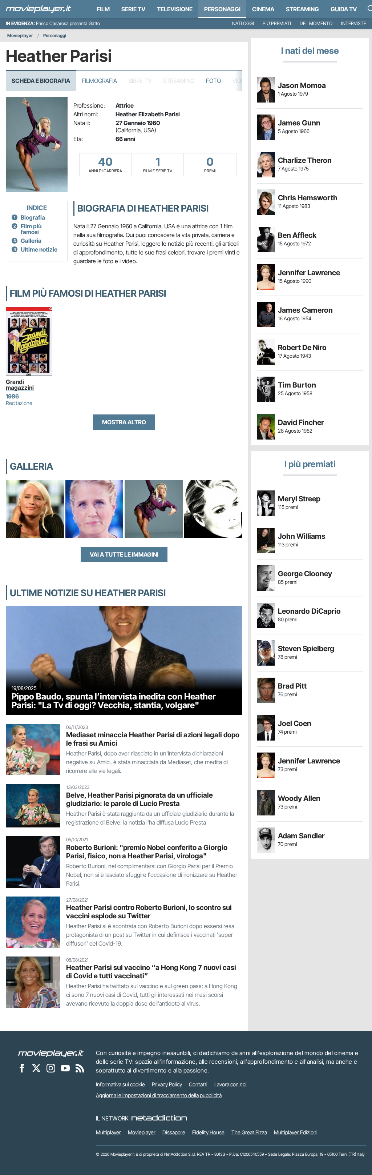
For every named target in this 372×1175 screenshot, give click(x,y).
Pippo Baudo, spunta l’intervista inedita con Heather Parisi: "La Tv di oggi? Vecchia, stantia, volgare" (114, 700)
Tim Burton (297, 385)
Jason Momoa (302, 85)
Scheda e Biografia (41, 80)
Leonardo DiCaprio (309, 611)
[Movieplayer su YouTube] (65, 1067)
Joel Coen (294, 723)
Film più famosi (31, 229)
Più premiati (277, 23)
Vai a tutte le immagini (124, 554)
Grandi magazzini (20, 384)
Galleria (31, 240)
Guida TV (344, 9)
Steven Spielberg (306, 648)
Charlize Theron (305, 160)
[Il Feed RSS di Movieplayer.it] (80, 1067)
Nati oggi (243, 23)
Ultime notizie (39, 249)
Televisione (175, 9)
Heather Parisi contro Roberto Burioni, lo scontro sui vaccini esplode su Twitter (149, 911)
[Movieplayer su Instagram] (51, 1067)
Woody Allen (299, 798)
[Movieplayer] (51, 1052)
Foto (213, 80)
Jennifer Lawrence (309, 272)
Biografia (33, 217)
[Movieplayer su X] (36, 1067)
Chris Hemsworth (307, 197)
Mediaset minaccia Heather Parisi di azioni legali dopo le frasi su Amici (152, 738)
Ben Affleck (297, 235)
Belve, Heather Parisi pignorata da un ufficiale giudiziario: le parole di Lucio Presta (139, 799)
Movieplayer (20, 35)
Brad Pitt (292, 686)
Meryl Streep (299, 498)
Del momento (316, 23)
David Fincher (301, 422)
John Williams (302, 536)
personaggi (222, 9)
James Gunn (299, 123)
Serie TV (133, 9)
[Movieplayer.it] (38, 9)
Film (103, 9)
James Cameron (305, 310)
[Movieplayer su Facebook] (22, 1067)
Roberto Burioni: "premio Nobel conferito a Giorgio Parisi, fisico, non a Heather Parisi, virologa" (146, 851)
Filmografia (99, 80)
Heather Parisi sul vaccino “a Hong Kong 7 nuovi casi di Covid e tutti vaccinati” (151, 971)
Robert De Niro (302, 347)
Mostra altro (124, 422)
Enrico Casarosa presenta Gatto (68, 23)
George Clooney (305, 573)
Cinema (263, 9)
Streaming (302, 9)
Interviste (353, 23)
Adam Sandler (301, 835)
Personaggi (54, 35)
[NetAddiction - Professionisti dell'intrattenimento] (159, 1118)
